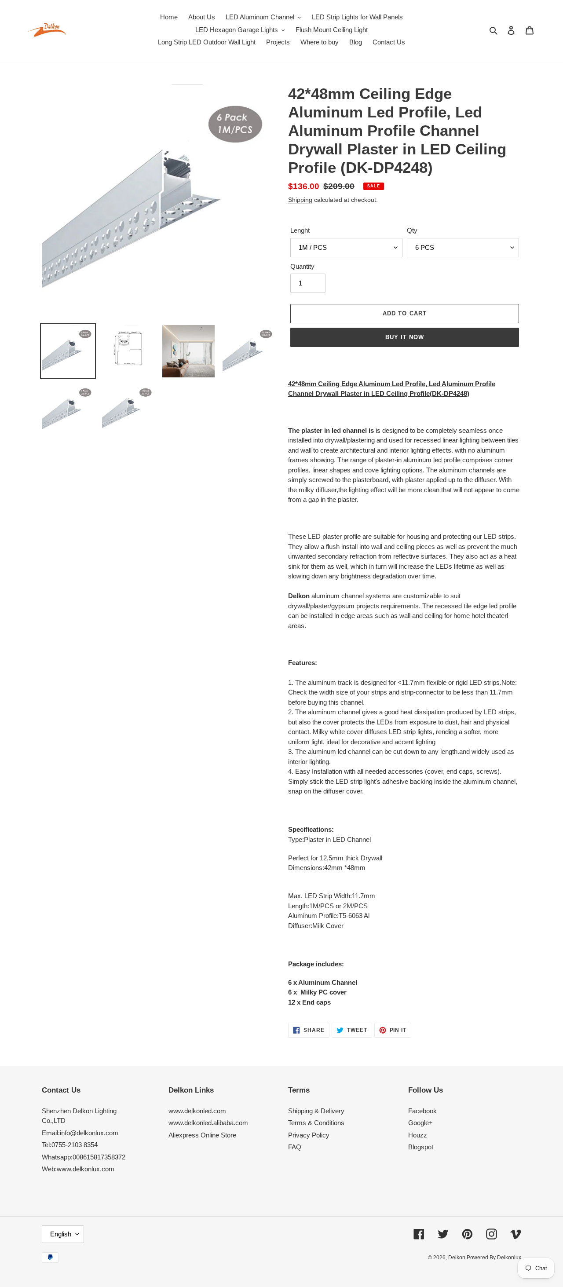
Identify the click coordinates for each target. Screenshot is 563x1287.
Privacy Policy (308, 1135)
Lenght (300, 230)
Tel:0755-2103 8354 (70, 1144)
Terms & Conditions (316, 1122)
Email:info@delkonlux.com (80, 1133)
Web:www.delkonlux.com (78, 1169)
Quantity (302, 266)
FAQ (294, 1147)
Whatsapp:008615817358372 (83, 1157)
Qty (412, 230)
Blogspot (420, 1147)
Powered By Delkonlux (494, 1257)
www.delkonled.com (197, 1111)
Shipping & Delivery (316, 1111)
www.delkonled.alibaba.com (208, 1122)
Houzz (417, 1135)
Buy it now (404, 337)
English (60, 1234)
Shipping (300, 199)
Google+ (420, 1122)
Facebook (422, 1111)
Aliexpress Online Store (202, 1135)
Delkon (457, 1257)
